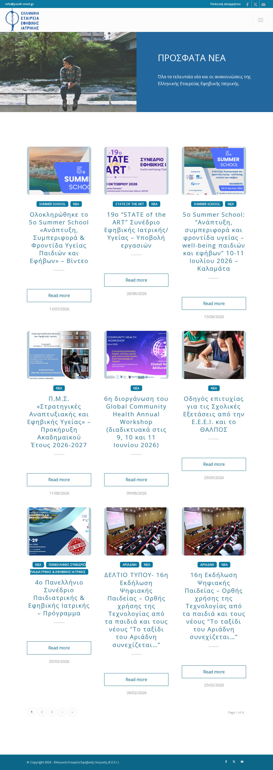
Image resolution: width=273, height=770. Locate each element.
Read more (59, 295)
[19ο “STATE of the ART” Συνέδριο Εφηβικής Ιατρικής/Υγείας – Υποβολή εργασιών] (136, 171)
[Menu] (260, 20)
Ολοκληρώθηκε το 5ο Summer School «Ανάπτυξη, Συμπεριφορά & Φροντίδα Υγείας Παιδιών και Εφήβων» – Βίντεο (59, 237)
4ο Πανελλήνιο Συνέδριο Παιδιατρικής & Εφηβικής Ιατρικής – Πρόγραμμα (59, 597)
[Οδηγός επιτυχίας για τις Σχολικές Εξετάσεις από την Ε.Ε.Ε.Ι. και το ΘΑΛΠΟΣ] (214, 355)
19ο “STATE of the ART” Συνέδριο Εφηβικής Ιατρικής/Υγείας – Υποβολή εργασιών (136, 230)
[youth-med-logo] (22, 20)
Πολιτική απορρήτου (225, 4)
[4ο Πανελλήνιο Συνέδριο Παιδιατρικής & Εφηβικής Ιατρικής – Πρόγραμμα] (59, 531)
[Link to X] (255, 4)
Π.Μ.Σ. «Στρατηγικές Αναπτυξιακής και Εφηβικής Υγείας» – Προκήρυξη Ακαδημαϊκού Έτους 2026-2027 (59, 421)
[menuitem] (224, 4)
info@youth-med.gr (19, 4)
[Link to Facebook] (247, 4)
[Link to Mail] (264, 4)
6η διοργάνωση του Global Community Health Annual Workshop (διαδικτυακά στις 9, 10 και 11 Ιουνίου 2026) (136, 421)
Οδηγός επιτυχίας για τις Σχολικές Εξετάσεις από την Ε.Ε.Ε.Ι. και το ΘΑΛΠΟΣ (214, 414)
